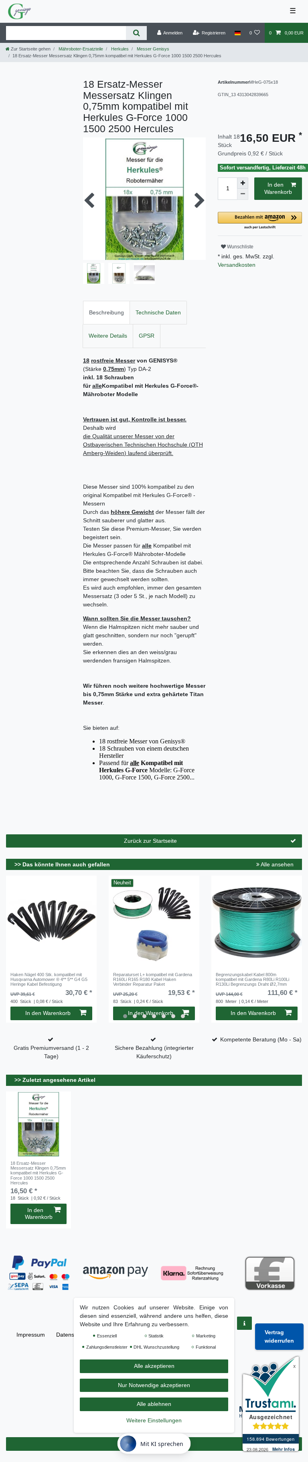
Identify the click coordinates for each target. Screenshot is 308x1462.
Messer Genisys (152, 48)
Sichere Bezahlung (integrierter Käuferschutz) (154, 1052)
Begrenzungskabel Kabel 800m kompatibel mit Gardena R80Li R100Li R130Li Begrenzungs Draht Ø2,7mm (252, 979)
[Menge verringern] (242, 194)
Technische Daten (158, 312)
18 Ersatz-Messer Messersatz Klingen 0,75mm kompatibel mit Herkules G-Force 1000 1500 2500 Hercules (38, 1173)
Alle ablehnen (154, 1404)
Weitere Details (108, 335)
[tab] (106, 312)
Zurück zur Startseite (150, 841)
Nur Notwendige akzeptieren (154, 1385)
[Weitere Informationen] (244, 1323)
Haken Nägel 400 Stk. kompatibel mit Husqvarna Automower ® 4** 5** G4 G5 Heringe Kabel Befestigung (48, 979)
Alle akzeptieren (154, 1366)
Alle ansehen (276, 864)
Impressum (30, 1334)
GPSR (146, 335)
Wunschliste (239, 247)
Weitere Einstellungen (154, 1420)
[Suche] (136, 33)
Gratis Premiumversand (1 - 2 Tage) (51, 1052)
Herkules (119, 48)
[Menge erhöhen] (242, 183)
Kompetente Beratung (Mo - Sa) (261, 1039)
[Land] (237, 33)
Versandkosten (236, 265)
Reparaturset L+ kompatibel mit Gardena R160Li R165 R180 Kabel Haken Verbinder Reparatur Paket (152, 979)
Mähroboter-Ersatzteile (80, 48)
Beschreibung (106, 312)
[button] (260, 221)
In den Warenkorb (278, 188)
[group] (38, 1123)
